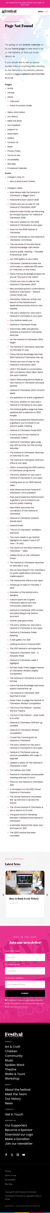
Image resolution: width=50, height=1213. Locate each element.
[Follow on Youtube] (23, 1154)
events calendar (32, 44)
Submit (25, 993)
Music (9, 1060)
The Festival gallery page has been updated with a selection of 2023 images (26, 412)
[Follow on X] (12, 1154)
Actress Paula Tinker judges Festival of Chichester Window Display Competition (27, 670)
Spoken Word (14, 1065)
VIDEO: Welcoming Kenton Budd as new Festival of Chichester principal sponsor (27, 382)
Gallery (10, 138)
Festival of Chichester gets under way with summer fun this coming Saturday (26, 445)
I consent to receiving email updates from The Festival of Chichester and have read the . (25, 1003)
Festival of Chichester (28, 1192)
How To (20, 177)
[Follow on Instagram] (17, 1154)
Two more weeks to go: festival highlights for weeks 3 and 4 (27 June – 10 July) (25, 540)
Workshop (12, 1079)
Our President (14, 125)
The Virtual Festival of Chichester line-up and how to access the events (25, 799)
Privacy (8, 1171)
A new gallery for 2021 (20, 639)
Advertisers (12, 133)
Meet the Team (16, 1094)
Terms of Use (13, 155)
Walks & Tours (15, 1074)
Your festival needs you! (21, 320)
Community (14, 1056)
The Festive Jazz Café (20, 770)
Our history (12, 116)
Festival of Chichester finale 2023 (25, 430)
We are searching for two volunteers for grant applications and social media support (27, 573)
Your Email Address (14, 978)
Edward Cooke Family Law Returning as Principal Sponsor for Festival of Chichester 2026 (27, 214)
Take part (14, 101)
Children (11, 1051)
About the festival (17, 1090)
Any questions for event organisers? (27, 397)
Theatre (10, 1069)
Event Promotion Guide (21, 105)
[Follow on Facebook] (6, 1154)
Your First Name (12, 951)
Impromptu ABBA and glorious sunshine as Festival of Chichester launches (26, 332)
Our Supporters (16, 1125)
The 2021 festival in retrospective (25, 648)
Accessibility (13, 159)
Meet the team (14, 120)
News (9, 146)
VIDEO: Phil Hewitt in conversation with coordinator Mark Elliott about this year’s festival (26, 372)
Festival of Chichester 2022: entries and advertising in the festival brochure (26, 613)
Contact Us (12, 142)
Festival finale (16, 525)
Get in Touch (14, 1114)
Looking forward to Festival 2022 (25, 644)
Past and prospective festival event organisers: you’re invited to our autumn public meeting (27, 422)
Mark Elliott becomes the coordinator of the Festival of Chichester (24, 510)
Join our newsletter (19, 1144)
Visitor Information (16, 112)
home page (18, 48)
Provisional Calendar (17, 168)
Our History (13, 1099)
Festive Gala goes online (21, 620)
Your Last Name (12, 964)
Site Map (11, 164)
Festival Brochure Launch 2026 (24, 199)
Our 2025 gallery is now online (24, 259)
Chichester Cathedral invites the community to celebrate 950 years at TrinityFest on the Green (26, 266)
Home (10, 88)
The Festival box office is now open (26, 580)
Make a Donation (17, 1139)
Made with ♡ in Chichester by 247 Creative (22, 1206)
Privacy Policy (14, 151)
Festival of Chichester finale (23, 324)
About (10, 97)
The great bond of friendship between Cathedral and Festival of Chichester (26, 817)
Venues (10, 92)
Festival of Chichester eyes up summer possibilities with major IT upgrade (26, 755)
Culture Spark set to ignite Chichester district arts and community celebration (23, 602)
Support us (12, 129)
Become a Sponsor (18, 1130)
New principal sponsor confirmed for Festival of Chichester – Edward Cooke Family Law (27, 291)
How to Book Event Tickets (22, 181)
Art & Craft (12, 1047)
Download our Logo (19, 1134)
